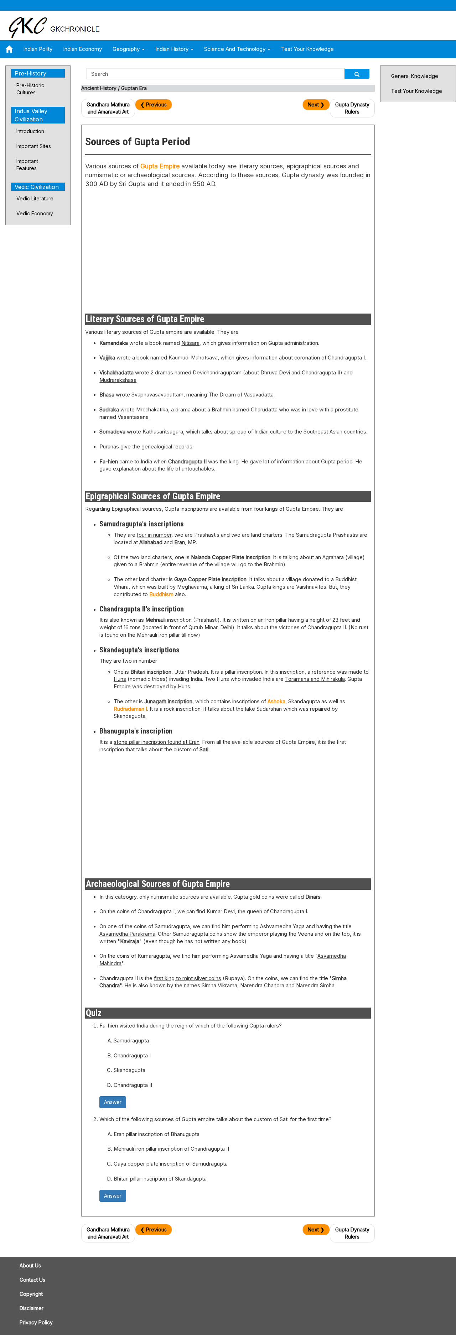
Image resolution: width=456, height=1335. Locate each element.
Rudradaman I (130, 709)
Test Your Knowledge (307, 49)
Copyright (31, 1294)
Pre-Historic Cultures (30, 88)
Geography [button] (127, 49)
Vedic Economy (34, 213)
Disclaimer (31, 1308)
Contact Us (32, 1280)
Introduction (30, 131)
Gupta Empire (160, 166)
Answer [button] (112, 1102)
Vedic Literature (34, 198)
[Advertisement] (154, 249)
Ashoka (276, 701)
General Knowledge (414, 76)
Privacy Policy (36, 1322)
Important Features (27, 164)
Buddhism (161, 594)
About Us (30, 1265)
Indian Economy (82, 49)
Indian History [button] (172, 49)
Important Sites (33, 146)
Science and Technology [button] (235, 49)
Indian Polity (37, 49)
